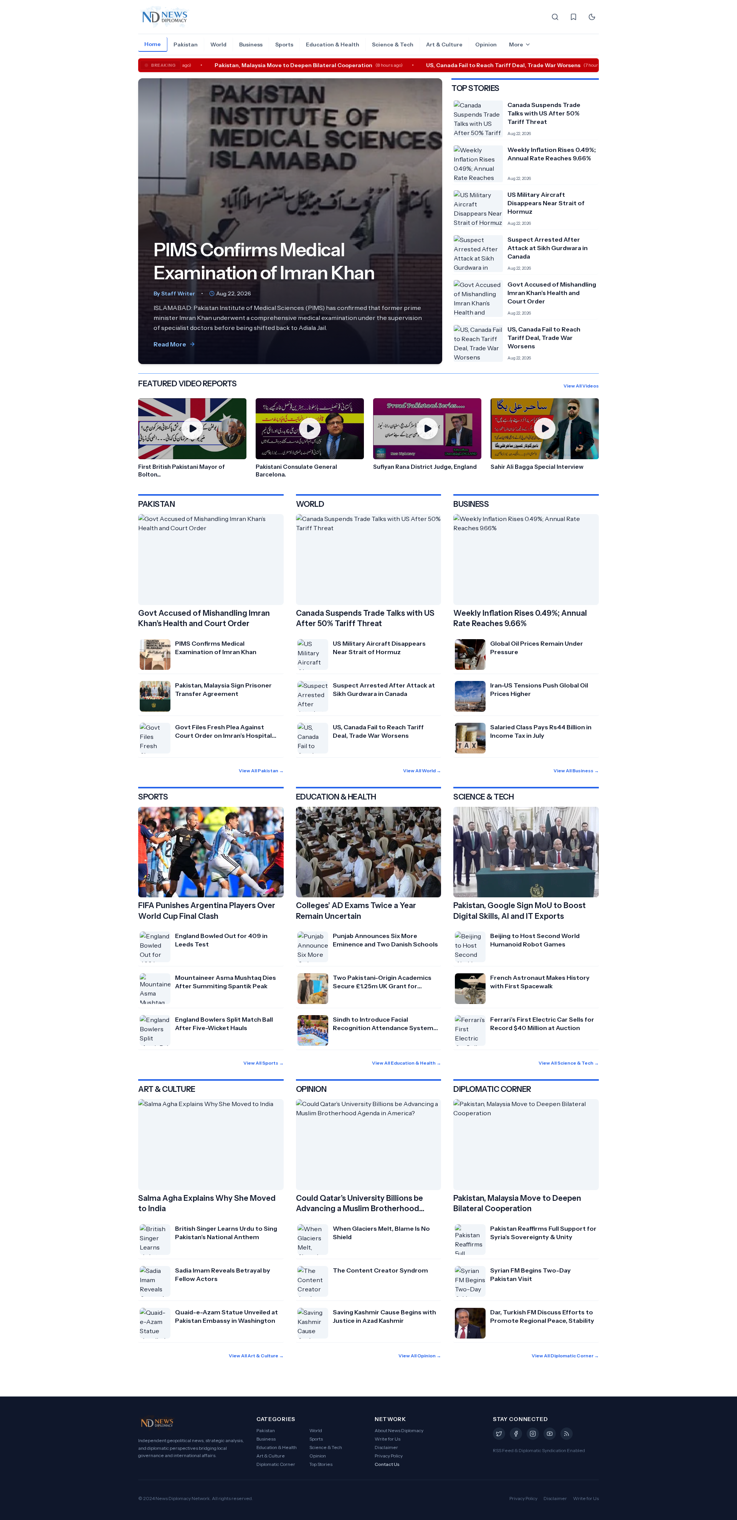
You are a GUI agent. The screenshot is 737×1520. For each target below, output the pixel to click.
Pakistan (186, 44)
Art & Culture (444, 44)
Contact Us (387, 1464)
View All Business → (576, 770)
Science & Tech (392, 44)
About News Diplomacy (399, 1430)
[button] (192, 438)
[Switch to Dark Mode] (592, 17)
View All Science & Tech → (569, 1063)
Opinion (486, 44)
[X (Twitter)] (499, 1434)
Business (251, 44)
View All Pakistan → (261, 770)
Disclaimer (386, 1447)
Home (152, 44)
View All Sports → (263, 1063)
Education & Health (332, 44)
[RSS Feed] (566, 1434)
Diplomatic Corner (275, 1464)
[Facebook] (516, 1434)
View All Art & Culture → (256, 1355)
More (516, 44)
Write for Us (387, 1439)
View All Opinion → (419, 1355)
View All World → (422, 770)
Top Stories (320, 1464)
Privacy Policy (389, 1456)
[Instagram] (533, 1434)
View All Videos (581, 386)
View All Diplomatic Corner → (565, 1355)
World (218, 44)
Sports (284, 44)
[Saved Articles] (573, 17)
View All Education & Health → (406, 1063)
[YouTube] (550, 1434)
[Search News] (555, 17)
